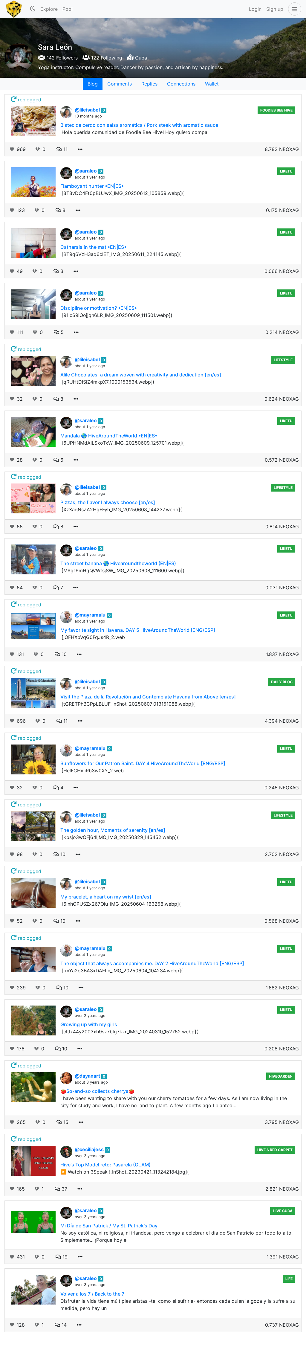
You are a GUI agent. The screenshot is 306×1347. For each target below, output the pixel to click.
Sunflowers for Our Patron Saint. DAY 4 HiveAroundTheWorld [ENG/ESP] (142, 763)
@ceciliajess (90, 1149)
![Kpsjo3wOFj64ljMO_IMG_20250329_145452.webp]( (119, 837)
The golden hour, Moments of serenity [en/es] (112, 830)
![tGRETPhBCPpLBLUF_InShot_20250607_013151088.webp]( (127, 704)
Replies (149, 84)
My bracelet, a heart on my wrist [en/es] (105, 897)
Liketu (286, 171)
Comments (119, 84)
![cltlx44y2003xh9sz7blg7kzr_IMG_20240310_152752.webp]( (129, 1032)
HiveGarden (281, 1076)
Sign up (274, 9)
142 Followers (61, 58)
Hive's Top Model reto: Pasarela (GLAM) (105, 1165)
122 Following (106, 58)
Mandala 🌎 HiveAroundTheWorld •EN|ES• (108, 436)
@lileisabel (88, 110)
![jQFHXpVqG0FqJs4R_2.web (92, 637)
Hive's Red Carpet (275, 1150)
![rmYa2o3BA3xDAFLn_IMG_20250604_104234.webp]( (121, 971)
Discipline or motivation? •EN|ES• (98, 308)
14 (63, 1325)
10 (63, 654)
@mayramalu (91, 615)
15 (65, 1122)
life (289, 1278)
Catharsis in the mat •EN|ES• (93, 247)
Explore (49, 9)
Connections (181, 84)
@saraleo (86, 171)
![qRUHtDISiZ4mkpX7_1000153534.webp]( (107, 382)
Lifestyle (283, 360)
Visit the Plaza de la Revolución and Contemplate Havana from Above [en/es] (148, 697)
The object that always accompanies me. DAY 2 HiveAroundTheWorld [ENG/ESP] (152, 963)
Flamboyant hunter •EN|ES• (92, 186)
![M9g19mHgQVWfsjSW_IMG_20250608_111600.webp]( (122, 570)
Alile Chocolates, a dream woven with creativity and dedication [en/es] (140, 375)
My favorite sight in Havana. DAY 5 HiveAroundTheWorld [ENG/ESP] (137, 630)
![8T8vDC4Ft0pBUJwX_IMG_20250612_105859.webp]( (122, 193)
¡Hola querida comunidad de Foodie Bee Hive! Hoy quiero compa (133, 132)
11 (65, 149)
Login (255, 9)
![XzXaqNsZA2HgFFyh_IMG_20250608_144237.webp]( (121, 509)
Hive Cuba (283, 1211)
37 (63, 1189)
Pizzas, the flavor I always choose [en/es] (107, 502)
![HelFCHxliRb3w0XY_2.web (92, 771)
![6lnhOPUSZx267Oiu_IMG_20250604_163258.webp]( (120, 904)
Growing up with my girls (88, 1024)
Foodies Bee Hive (276, 110)
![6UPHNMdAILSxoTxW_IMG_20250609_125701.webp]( (122, 443)
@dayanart (88, 1076)
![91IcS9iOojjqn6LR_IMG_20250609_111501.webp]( (116, 315)
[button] (293, 9)
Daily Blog (282, 682)
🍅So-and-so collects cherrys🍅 (97, 1091)
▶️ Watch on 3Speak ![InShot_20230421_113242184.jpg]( (124, 1172)
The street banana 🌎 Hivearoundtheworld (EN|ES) (118, 563)
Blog (93, 84)
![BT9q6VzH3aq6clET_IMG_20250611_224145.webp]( (120, 254)
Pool (67, 9)
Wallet (212, 84)
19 (64, 1257)
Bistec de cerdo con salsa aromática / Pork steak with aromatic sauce (139, 125)
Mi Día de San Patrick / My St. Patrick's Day (108, 1226)
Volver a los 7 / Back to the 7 (92, 1294)
